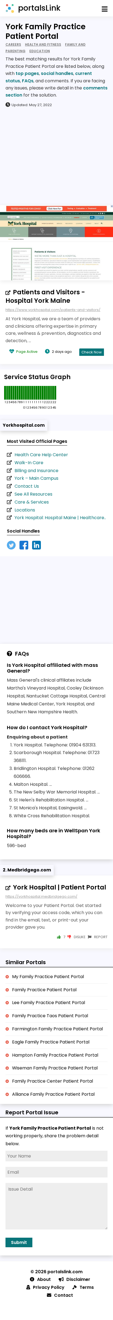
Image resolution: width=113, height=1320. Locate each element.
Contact (63, 1295)
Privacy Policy (48, 1287)
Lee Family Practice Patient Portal (48, 1002)
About (44, 1279)
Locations (25, 510)
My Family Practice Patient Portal (48, 976)
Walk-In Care (29, 463)
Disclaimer (78, 1279)
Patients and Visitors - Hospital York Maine (45, 296)
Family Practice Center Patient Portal (52, 1081)
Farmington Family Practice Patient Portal (57, 1029)
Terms (87, 1287)
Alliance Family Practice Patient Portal (53, 1094)
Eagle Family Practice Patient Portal (50, 1042)
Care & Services (32, 502)
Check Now (91, 352)
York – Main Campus (36, 478)
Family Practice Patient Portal (44, 990)
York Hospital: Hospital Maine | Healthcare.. (60, 517)
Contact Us (27, 486)
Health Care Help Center (41, 455)
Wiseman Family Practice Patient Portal (55, 1068)
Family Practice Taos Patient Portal (50, 1016)
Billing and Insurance (36, 470)
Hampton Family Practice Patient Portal (55, 1055)
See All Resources (33, 494)
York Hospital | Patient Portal (59, 887)
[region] (56, 156)
